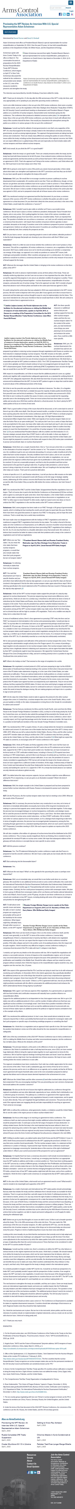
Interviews (10, 32)
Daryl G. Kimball (33, 38)
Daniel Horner (19, 38)
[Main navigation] (70, 2)
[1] (57, 115)
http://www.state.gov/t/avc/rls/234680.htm (32, 1392)
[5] (53, 752)
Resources (31, 1454)
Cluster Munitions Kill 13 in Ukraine (16, 1444)
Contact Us (31, 1463)
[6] (29, 887)
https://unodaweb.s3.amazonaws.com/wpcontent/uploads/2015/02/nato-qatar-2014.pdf (34, 1349)
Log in (71, 11)
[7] (40, 948)
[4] (53, 737)
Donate (30, 1457)
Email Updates (33, 1466)
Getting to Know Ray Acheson (49, 1423)
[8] (44, 1079)
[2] (8, 432)
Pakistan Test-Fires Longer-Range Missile (54, 1444)
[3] (22, 588)
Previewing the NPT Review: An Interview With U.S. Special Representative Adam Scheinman (15, 1425)
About (29, 1460)
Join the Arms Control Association (60, 1456)
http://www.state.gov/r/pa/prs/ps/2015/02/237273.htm (22, 1359)
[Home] (24, 12)
